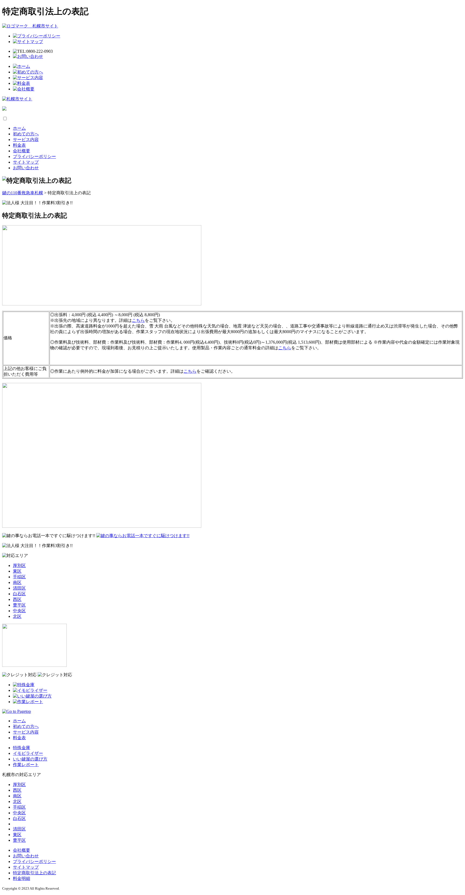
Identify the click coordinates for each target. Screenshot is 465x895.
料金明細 (21, 878)
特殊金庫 (21, 747)
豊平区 (19, 605)
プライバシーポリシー (34, 156)
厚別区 (19, 565)
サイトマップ (26, 162)
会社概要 (21, 151)
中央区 (19, 610)
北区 (17, 616)
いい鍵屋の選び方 (30, 759)
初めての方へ (26, 134)
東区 (17, 571)
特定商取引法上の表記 (34, 873)
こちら (138, 320)
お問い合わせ (26, 167)
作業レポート (26, 764)
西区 (17, 599)
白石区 (19, 593)
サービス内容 (26, 139)
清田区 (19, 588)
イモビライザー (28, 753)
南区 (17, 582)
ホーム (19, 128)
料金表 (19, 145)
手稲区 (19, 577)
